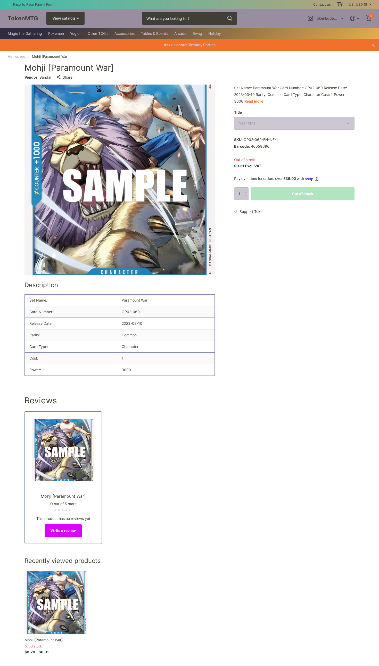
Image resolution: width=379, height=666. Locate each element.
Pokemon (56, 33)
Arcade (180, 33)
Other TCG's (98, 33)
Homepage (16, 56)
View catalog (64, 18)
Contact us (322, 4)
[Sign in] (354, 18)
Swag (197, 33)
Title (238, 112)
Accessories (124, 33)
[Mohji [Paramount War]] (55, 602)
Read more (253, 101)
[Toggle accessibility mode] (340, 4)
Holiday (214, 33)
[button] (246, 189)
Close (373, 45)
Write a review (63, 530)
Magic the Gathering (25, 33)
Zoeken (230, 18)
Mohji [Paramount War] (43, 640)
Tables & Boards (154, 33)
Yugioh (75, 33)
